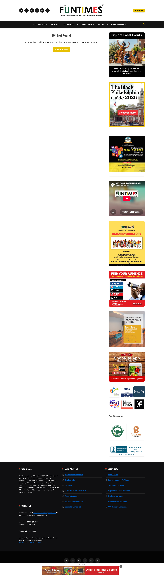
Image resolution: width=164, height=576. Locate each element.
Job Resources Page (116, 485)
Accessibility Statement (74, 501)
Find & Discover (117, 24)
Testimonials (70, 480)
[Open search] (144, 24)
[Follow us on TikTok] (32, 10)
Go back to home (61, 50)
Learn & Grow (86, 24)
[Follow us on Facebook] (21, 10)
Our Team (68, 485)
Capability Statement (73, 507)
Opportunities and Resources (119, 491)
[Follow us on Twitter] (37, 10)
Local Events (113, 475)
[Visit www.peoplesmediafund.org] (114, 404)
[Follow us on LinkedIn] (47, 10)
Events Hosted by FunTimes (118, 480)
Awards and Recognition (74, 475)
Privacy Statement (72, 496)
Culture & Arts (69, 24)
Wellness (102, 24)
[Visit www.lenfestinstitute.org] (126, 404)
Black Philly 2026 (40, 24)
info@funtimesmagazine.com (44, 513)
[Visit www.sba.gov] (126, 391)
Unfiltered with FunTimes (117, 501)
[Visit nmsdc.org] (114, 391)
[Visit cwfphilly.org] (117, 431)
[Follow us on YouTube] (42, 10)
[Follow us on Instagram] (26, 10)
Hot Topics (55, 24)
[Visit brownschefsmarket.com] (136, 431)
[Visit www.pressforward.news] (139, 391)
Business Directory (115, 496)
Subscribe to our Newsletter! (75, 491)
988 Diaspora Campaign (117, 507)
